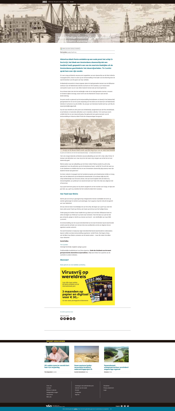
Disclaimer (106, 385)
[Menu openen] (132, 3)
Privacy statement (108, 388)
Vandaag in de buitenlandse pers (84, 385)
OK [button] (110, 409)
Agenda (77, 394)
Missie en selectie (51, 390)
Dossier (77, 390)
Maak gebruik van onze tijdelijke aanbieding (72, 265)
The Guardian (63, 52)
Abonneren (49, 394)
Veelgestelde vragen (52, 392)
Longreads (78, 392)
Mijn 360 (48, 397)
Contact (48, 388)
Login (105, 390)
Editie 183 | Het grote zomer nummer (57, 1)
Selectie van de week (81, 388)
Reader (72, 1)
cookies (76, 409)
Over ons (49, 385)
